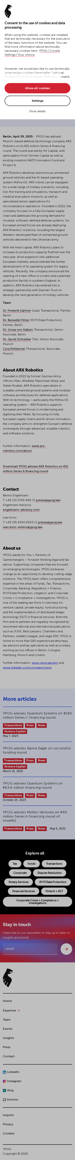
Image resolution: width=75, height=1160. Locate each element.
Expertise (9, 1010)
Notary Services (18, 882)
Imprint (8, 1115)
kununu (12, 1099)
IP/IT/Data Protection (52, 882)
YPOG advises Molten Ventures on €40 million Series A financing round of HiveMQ (35, 816)
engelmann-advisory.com (21, 509)
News (41, 725)
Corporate (20, 873)
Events (7, 1029)
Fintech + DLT (54, 891)
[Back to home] (8, 978)
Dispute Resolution (50, 873)
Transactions (13, 725)
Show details (37, 111)
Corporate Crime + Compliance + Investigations (37, 902)
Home (7, 1001)
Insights (8, 1038)
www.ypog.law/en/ (45, 663)
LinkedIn (13, 1072)
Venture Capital (15, 731)
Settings (37, 101)
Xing (10, 1090)
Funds (31, 864)
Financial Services (23, 891)
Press (30, 725)
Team (7, 1019)
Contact (9, 1056)
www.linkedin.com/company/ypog (27, 667)
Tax (15, 864)
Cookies (8, 1133)
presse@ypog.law (48, 500)
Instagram (14, 1081)
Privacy (8, 1124)
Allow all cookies (37, 88)
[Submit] (66, 949)
